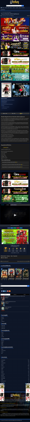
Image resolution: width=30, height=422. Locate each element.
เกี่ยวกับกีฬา (2, 382)
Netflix (11, 7)
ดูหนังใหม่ (2, 317)
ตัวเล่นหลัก (3, 105)
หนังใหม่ (6, 7)
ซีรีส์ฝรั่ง (2, 342)
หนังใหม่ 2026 (3, 325)
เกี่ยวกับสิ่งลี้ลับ (3, 378)
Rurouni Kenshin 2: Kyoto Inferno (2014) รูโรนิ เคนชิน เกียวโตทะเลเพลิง (11, 164)
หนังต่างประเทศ (3, 386)
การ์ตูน (20, 7)
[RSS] (10, 291)
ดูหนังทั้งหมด (3, 9)
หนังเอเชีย (2, 336)
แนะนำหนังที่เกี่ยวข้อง (4, 108)
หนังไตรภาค (2, 321)
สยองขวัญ (2, 375)
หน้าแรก (3, 7)
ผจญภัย (2, 361)
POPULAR (15, 294)
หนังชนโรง (23, 7)
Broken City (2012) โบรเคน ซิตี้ (5, 261)
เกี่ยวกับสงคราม (3, 385)
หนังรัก (2, 379)
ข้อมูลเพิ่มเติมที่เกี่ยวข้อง (4, 101)
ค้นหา (22, 5)
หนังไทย (13, 7)
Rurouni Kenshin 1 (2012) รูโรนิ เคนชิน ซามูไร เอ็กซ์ (8, 162)
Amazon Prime (3, 350)
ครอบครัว (2, 371)
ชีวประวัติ (2, 364)
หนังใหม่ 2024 (3, 328)
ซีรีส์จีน (2, 343)
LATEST (25, 294)
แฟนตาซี (2, 372)
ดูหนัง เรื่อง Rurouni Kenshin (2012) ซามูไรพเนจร (7, 104)
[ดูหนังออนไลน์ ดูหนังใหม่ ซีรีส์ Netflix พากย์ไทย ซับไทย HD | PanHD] (15, 395)
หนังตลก (2, 365)
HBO (2, 353)
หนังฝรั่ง (16, 7)
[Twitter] (4, 291)
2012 (6, 113)
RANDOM (5, 294)
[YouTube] (8, 291)
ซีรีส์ (8, 7)
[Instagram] (6, 291)
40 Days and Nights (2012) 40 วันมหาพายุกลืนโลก (22, 261)
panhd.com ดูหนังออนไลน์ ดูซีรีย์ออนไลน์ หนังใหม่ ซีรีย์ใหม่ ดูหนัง (14, 420)
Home (1, 12)
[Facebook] (2, 291)
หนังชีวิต (2, 368)
